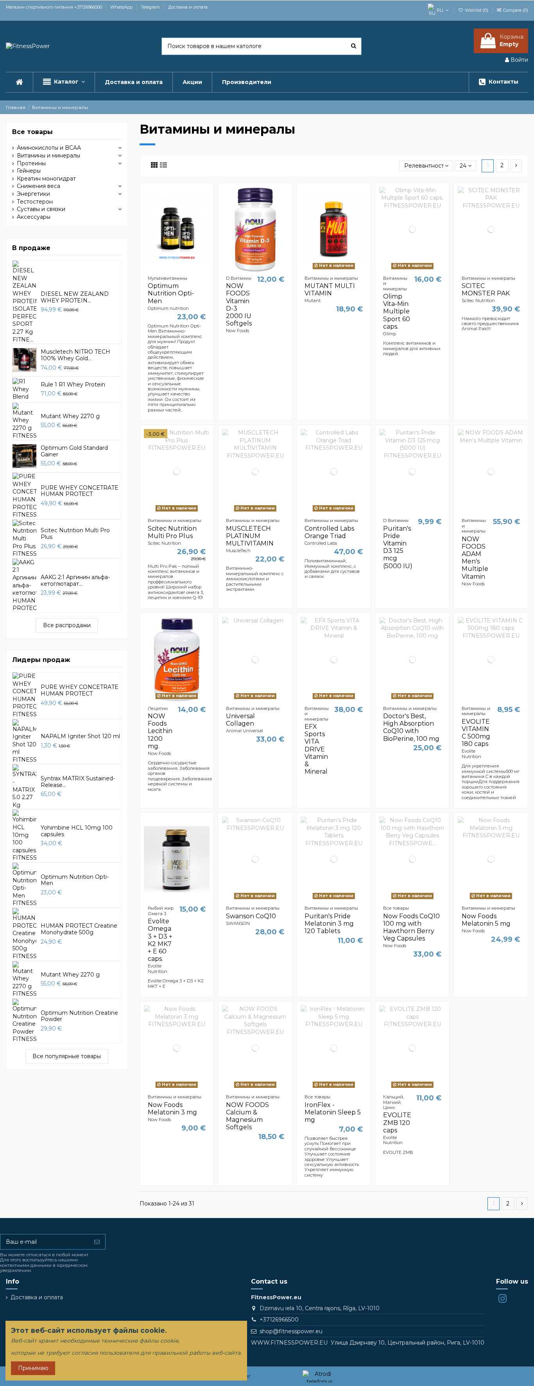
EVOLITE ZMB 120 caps (397, 1122)
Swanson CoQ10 (251, 916)
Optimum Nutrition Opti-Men (171, 293)
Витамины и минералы (48, 155)
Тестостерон (35, 201)
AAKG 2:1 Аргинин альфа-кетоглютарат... (75, 580)
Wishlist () (476, 10)
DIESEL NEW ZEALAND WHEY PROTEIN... (75, 297)
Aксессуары (33, 216)
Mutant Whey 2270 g (70, 416)
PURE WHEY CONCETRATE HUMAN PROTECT (79, 491)
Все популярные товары (66, 1056)
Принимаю (33, 1368)
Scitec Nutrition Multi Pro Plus (172, 532)
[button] (64, 82)
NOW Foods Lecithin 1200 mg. (160, 731)
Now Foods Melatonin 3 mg (172, 1108)
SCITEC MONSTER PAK (486, 289)
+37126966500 (279, 1319)
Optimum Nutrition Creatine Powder (79, 1016)
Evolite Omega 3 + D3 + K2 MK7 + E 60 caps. (160, 939)
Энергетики (33, 193)
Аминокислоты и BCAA (49, 147)
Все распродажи (67, 625)
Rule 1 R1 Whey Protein (73, 384)
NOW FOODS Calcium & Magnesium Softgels (247, 1116)
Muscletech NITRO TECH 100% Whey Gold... (75, 355)
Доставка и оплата (188, 7)
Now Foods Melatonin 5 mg (486, 919)
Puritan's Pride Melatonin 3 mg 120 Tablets (329, 923)
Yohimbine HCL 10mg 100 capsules (77, 831)
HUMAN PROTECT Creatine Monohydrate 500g (79, 929)
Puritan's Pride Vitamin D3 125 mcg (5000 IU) (397, 547)
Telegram (151, 7)
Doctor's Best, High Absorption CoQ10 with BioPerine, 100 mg (411, 727)
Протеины (31, 163)
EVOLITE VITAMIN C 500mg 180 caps (476, 733)
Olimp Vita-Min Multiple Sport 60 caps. (396, 311)
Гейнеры (29, 170)
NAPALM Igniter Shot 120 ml (80, 736)
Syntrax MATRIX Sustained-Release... (78, 782)
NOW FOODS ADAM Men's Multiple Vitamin (475, 557)
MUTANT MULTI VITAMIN (330, 289)
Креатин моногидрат (46, 178)
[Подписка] (97, 1241)
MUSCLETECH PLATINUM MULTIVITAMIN (250, 536)
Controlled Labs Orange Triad (329, 532)
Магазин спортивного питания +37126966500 (54, 7)
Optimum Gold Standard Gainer (74, 451)
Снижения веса (38, 186)
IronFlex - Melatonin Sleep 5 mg (333, 1112)
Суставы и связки (41, 209)
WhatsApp (122, 7)
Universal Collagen (240, 719)
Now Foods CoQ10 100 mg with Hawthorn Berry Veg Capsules (411, 927)
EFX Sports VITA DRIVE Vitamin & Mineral (316, 749)
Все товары (32, 132)
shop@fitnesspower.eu (291, 1331)
